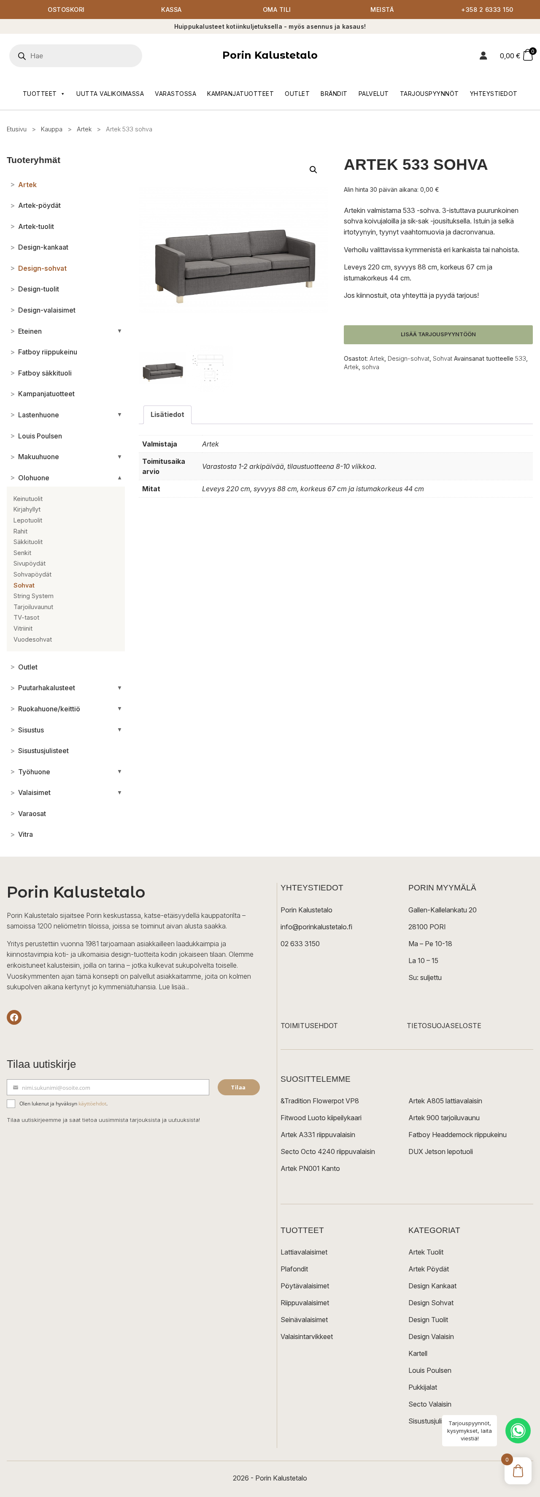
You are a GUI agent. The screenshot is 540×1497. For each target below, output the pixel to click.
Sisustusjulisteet (432, 1421)
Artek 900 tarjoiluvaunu (444, 1117)
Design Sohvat (431, 1302)
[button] (313, 169)
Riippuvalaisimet (305, 1302)
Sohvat (442, 358)
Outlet (297, 93)
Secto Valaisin (429, 1404)
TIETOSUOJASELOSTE (444, 1025)
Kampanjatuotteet (240, 93)
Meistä (382, 9)
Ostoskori (66, 9)
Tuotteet (40, 93)
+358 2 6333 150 (487, 9)
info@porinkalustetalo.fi (316, 927)
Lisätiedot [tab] (167, 414)
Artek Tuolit (425, 1252)
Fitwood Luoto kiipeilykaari (321, 1117)
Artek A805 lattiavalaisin (445, 1101)
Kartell (417, 1353)
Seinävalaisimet (304, 1319)
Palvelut (374, 93)
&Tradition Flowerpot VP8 (320, 1101)
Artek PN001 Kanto (310, 1168)
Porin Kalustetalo (270, 55)
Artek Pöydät (428, 1269)
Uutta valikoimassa (110, 93)
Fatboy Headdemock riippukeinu (457, 1134)
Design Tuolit (428, 1319)
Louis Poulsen (429, 1370)
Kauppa (51, 129)
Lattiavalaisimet (304, 1252)
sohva (370, 366)
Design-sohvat (408, 358)
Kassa (171, 9)
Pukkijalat (422, 1387)
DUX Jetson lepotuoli (440, 1151)
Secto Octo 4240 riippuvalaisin (328, 1151)
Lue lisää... (174, 987)
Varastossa (175, 93)
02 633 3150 (300, 943)
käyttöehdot (92, 1103)
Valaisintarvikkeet (307, 1336)
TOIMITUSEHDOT (309, 1025)
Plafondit (294, 1269)
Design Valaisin (431, 1336)
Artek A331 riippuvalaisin (318, 1134)
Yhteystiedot (494, 93)
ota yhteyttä (408, 295)
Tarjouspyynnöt (429, 93)
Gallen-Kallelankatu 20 (442, 910)
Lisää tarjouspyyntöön (438, 334)
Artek (84, 129)
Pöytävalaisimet (305, 1286)
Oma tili (277, 9)
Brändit (334, 93)
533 (520, 358)
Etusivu (17, 129)
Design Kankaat (432, 1286)
